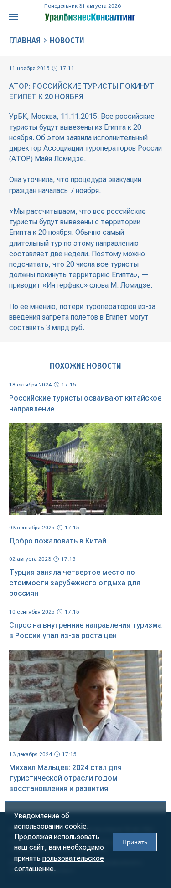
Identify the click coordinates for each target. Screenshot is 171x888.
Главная (25, 41)
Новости (67, 41)
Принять (134, 842)
